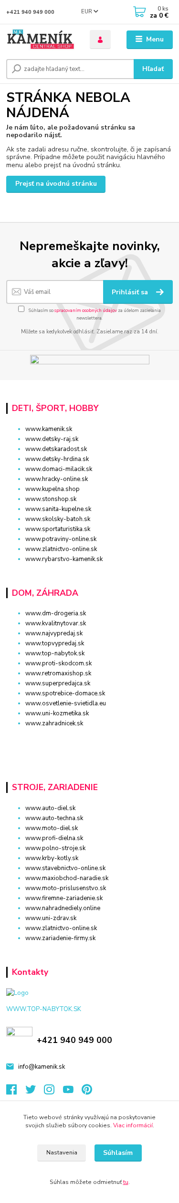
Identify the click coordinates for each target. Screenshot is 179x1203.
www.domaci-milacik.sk (58, 469)
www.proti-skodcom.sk (58, 663)
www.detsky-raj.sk (51, 439)
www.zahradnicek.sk (54, 723)
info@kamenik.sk (41, 1067)
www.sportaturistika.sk (57, 529)
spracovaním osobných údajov (85, 310)
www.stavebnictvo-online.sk (65, 868)
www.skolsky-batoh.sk (57, 519)
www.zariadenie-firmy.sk (60, 938)
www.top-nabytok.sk (54, 653)
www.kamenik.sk (48, 429)
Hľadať (153, 68)
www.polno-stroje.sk (55, 848)
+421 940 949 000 (30, 12)
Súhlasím (118, 1152)
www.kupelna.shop (52, 489)
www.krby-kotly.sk (51, 858)
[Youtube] (72, 1092)
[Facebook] (15, 1092)
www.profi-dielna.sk (54, 838)
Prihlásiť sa (131, 292)
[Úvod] (40, 40)
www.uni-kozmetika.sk (57, 713)
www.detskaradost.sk (56, 449)
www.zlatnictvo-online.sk (61, 549)
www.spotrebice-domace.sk (65, 693)
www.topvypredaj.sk (54, 643)
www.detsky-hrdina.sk (57, 459)
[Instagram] (53, 1092)
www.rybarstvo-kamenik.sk (64, 559)
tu (125, 1182)
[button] (89, 740)
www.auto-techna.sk (54, 818)
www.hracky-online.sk (56, 479)
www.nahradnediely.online (62, 908)
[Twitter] (34, 1092)
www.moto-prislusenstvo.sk (65, 888)
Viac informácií (133, 1125)
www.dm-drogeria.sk (55, 613)
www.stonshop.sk (50, 499)
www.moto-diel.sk (51, 828)
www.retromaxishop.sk (58, 673)
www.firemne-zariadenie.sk (64, 898)
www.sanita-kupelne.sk (58, 509)
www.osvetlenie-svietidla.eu (65, 703)
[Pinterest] (87, 1092)
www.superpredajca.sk (57, 683)
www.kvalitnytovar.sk (55, 623)
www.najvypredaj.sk (54, 633)
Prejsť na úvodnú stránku (56, 183)
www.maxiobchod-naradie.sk (66, 878)
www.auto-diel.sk (50, 808)
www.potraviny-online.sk (60, 539)
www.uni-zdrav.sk (50, 918)
